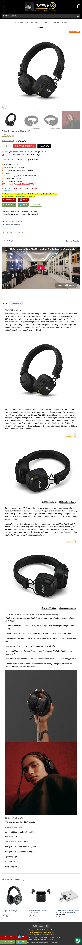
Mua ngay (44, 146)
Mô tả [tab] (5, 303)
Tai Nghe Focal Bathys (9, 911)
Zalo (25, 200)
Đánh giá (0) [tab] (16, 303)
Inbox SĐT (36, 204)
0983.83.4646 (10, 200)
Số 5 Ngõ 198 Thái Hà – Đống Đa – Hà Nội (20, 211)
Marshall (8, 228)
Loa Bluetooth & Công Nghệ (36, 22)
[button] (3, 6)
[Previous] (6, 70)
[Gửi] (78, 16)
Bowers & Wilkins (34, 917)
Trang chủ (19, 22)
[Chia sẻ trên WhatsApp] (3, 233)
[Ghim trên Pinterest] (19, 233)
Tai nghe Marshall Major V (13, 224)
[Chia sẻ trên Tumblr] (23, 233)
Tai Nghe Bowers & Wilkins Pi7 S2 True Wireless (40, 911)
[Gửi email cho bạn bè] (15, 233)
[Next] (76, 70)
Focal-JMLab (6, 917)
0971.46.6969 (10, 205)
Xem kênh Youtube (72, 241)
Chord (58, 917)
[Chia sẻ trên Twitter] (11, 233)
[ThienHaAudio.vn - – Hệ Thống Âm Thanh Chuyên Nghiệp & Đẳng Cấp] (40, 6)
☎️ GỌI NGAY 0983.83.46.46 (14, 155)
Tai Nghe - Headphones (58, 22)
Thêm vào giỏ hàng (24, 146)
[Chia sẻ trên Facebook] (7, 233)
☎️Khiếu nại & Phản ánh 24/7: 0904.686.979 (19, 184)
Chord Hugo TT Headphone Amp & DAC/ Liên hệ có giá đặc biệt (67, 911)
